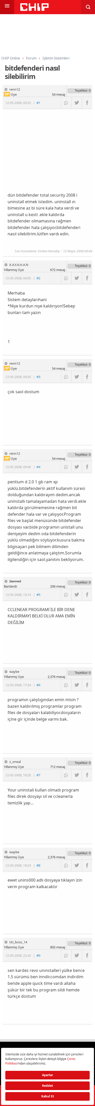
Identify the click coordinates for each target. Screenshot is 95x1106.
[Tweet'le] (76, 103)
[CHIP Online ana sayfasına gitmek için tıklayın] (34, 9)
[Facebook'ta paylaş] (87, 103)
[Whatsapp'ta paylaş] (66, 103)
